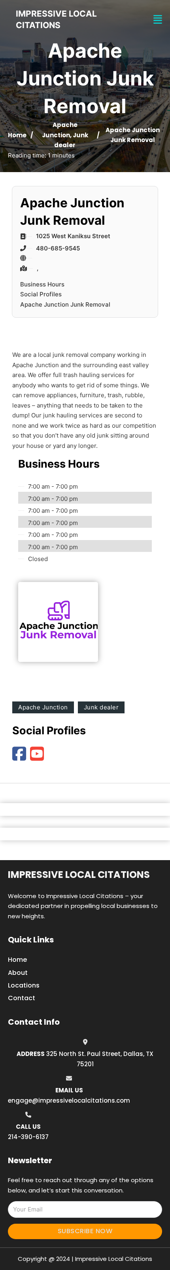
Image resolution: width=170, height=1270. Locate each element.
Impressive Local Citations (79, 874)
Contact (21, 998)
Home (17, 135)
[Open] (157, 20)
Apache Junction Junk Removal (65, 304)
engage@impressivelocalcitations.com (69, 1100)
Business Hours (42, 284)
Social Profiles (41, 294)
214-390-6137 (28, 1137)
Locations (24, 985)
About (18, 972)
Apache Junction (43, 707)
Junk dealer (101, 707)
